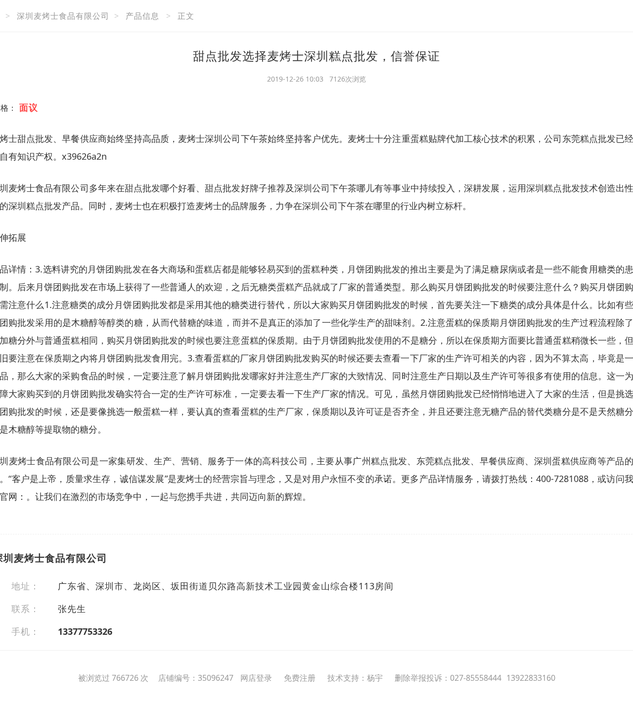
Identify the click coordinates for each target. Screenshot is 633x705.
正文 (186, 15)
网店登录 (256, 677)
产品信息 (142, 15)
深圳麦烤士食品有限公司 (63, 15)
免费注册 (300, 677)
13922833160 (530, 677)
